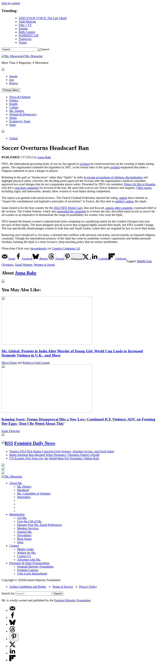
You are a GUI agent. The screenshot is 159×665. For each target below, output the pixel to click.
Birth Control (27, 32)
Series (13, 117)
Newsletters (24, 535)
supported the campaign (71, 211)
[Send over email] (12, 610)
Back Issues (24, 538)
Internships (23, 497)
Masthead (23, 490)
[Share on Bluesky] (12, 624)
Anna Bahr (44, 157)
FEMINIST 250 (28, 35)
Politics (13, 100)
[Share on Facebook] (12, 617)
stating (123, 197)
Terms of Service (62, 586)
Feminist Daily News (34, 443)
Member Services (27, 528)
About (15, 483)
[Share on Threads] (12, 631)
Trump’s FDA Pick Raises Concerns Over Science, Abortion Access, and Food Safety (61, 451)
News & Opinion (19, 97)
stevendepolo (38, 248)
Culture (13, 107)
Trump (23, 42)
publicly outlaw (124, 201)
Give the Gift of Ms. (29, 521)
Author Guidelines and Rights (27, 586)
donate (13, 76)
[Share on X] (12, 646)
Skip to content (11, 3)
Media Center (25, 549)
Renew (13, 83)
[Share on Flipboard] (12, 660)
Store (12, 124)
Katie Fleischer (11, 431)
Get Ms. (22, 517)
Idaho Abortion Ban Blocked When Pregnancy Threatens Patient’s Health (54, 454)
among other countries (119, 207)
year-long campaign (26, 187)
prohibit (115, 167)
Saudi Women (23, 264)
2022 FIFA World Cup (67, 207)
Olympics (7, 264)
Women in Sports (44, 264)
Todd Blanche (27, 21)
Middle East (144, 261)
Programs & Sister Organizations (29, 563)
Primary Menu (11, 90)
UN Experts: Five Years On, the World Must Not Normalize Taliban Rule (54, 458)
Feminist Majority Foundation (35, 566)
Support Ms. (24, 531)
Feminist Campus (27, 570)
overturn (85, 163)
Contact (14, 545)
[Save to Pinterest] (14, 637)
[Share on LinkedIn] (12, 653)
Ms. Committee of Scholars (33, 493)
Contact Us (24, 556)
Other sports (143, 187)
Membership (17, 514)
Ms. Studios (16, 110)
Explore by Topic (20, 121)
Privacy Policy (88, 586)
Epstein (23, 28)
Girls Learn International (32, 573)
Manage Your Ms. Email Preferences (39, 524)
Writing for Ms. (26, 552)
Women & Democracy (23, 114)
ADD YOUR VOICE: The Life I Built (43, 18)
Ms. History (24, 486)
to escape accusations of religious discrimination (113, 177)
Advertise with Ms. (29, 559)
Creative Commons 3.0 (66, 248)
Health (13, 104)
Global (13, 138)
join (11, 79)
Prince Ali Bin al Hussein (139, 184)
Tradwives (25, 39)
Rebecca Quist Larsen (36, 362)
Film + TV (25, 25)
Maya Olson (9, 362)
